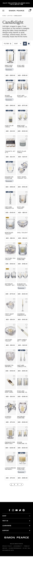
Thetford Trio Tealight (10, 259)
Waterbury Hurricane (21, 417)
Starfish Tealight (8, 417)
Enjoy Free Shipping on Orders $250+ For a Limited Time (16, 3)
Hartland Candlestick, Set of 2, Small (22, 367)
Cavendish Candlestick (21, 314)
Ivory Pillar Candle (9, 126)
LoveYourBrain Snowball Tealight (10, 469)
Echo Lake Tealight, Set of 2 (22, 97)
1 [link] (11, 484)
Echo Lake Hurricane (21, 66)
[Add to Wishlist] (14, 51)
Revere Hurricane (8, 96)
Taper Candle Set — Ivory (22, 340)
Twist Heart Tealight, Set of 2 (22, 178)
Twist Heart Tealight (9, 314)
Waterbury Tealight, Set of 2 (10, 285)
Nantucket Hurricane (9, 66)
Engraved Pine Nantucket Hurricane (10, 444)
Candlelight (18, 15)
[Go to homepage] (16, 10)
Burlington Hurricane (9, 177)
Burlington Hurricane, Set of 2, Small (22, 285)
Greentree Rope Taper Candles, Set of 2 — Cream (9, 393)
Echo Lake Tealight (20, 207)
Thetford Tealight (8, 340)
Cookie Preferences (15, 548)
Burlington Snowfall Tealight (9, 367)
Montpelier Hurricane (21, 259)
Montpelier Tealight (9, 233)
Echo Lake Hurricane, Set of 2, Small (22, 392)
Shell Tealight (22, 232)
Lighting (10, 15)
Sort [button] (16, 43)
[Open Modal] (3, 10)
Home (4, 15)
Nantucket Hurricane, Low (21, 469)
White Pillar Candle (21, 151)
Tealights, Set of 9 (10, 151)
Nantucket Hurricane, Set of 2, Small (22, 127)
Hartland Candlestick (9, 207)
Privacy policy (7, 546)
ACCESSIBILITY (18, 546)
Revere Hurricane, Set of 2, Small (22, 444)
